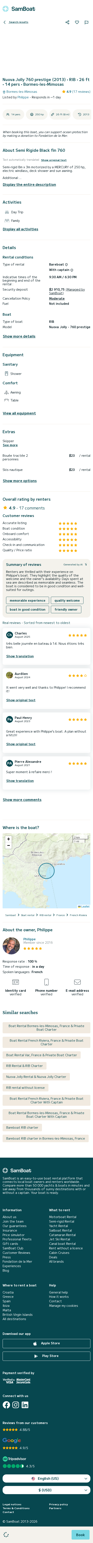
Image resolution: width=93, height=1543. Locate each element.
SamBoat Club (13, 1248)
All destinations (14, 1319)
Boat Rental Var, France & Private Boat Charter (41, 1055)
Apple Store (50, 1343)
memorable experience (27, 600)
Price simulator (14, 1235)
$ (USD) (45, 1489)
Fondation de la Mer (17, 1261)
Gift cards (10, 1244)
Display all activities (20, 229)
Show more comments (22, 799)
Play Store (50, 1356)
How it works (59, 1296)
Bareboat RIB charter (22, 1127)
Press (7, 1257)
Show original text (54, 160)
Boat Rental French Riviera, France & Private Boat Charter (46, 1042)
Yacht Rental (58, 1226)
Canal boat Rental (62, 1244)
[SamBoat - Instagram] (15, 1405)
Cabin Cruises (59, 1253)
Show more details (19, 336)
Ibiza (6, 1305)
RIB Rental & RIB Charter (24, 1066)
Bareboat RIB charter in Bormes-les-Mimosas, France (45, 1138)
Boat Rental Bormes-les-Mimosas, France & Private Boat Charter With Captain (46, 1115)
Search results (18, 22)
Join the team (13, 1221)
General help (58, 1292)
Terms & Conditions (16, 1508)
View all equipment (19, 413)
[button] (8, 839)
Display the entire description (29, 184)
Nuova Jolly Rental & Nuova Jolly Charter (36, 1076)
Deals (53, 1257)
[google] (12, 1440)
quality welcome (67, 600)
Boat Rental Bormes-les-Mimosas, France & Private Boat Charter (46, 1028)
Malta (7, 1310)
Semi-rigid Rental (61, 1221)
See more (10, 445)
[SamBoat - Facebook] (6, 1405)
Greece (8, 1296)
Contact (55, 1301)
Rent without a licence (66, 1248)
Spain (7, 1301)
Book (80, 1534)
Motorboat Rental (62, 1217)
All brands (56, 1261)
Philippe (24, 97)
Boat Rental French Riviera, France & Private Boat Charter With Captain (46, 1100)
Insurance (10, 1230)
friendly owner (66, 609)
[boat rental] (19, 8)
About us (9, 1217)
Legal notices (12, 1504)
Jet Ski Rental (59, 1239)
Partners (55, 1508)
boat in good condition (27, 609)
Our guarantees (15, 1226)
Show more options (20, 480)
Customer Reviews (16, 1253)
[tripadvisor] (15, 1459)
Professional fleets (17, 1239)
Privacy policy (58, 1504)
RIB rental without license (25, 1087)
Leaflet (85, 906)
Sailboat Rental (60, 1230)
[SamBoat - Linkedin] (25, 1405)
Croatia (8, 1292)
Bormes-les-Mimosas (21, 91)
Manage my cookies (63, 1305)
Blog (6, 1270)
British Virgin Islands (18, 1314)
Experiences (12, 1266)
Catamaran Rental (62, 1235)
